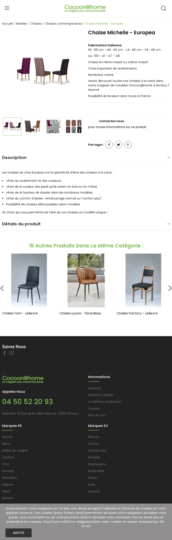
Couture (8, 457)
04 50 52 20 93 (27, 402)
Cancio (93, 443)
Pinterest (128, 144)
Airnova (93, 437)
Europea (94, 457)
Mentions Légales (100, 395)
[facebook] (4, 353)
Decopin (8, 471)
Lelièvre (7, 485)
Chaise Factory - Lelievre (137, 313)
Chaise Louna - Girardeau (80, 313)
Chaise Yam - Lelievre (20, 313)
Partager (109, 144)
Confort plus (97, 450)
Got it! (18, 533)
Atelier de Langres (15, 450)
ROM (91, 485)
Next (76, 71)
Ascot (6, 443)
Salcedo (94, 491)
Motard (7, 498)
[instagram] (11, 353)
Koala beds (96, 471)
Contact (94, 408)
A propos (94, 388)
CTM (5, 464)
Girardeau (9, 478)
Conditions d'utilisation (104, 402)
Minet (6, 491)
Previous (9, 71)
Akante (7, 437)
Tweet (118, 144)
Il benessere (97, 464)
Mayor (92, 478)
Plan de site (96, 415)
